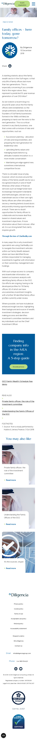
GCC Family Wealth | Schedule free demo (17, 382)
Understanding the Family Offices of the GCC (18, 412)
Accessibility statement (18, 628)
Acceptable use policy (18, 619)
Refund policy (18, 624)
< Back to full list (7, 22)
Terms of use (18, 614)
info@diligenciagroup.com (22, 653)
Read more (11, 480)
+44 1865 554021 (22, 661)
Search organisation (22, 4)
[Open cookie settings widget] (3, 735)
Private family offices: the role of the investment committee (18, 402)
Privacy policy (18, 604)
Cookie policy (18, 609)
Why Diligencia (18, 641)
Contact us (18, 646)
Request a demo (18, 636)
